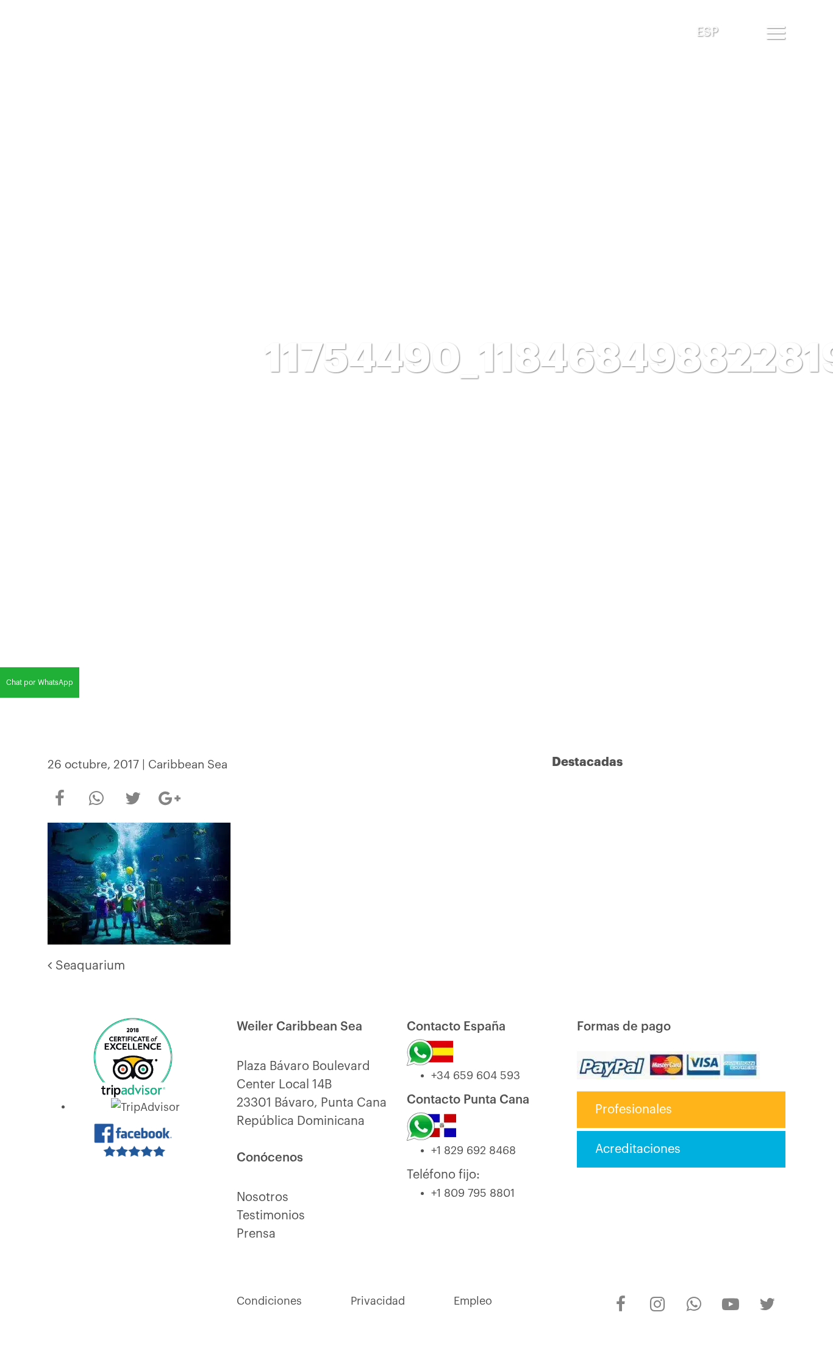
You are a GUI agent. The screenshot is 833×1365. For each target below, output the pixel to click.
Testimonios (271, 1216)
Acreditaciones (638, 1149)
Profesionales (633, 1110)
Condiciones (269, 1301)
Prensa (256, 1234)
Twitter (133, 790)
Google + (169, 794)
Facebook (60, 790)
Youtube (730, 1296)
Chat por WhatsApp (39, 682)
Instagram (657, 1296)
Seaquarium (88, 966)
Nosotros (262, 1197)
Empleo (473, 1301)
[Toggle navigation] (775, 32)
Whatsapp (96, 790)
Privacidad (378, 1301)
